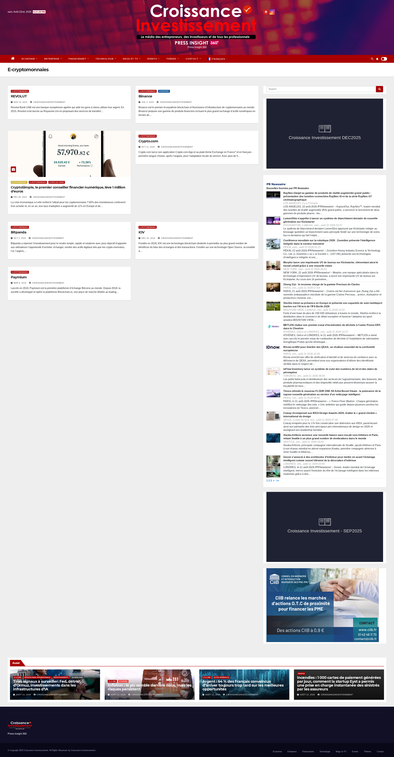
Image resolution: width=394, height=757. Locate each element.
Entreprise (52, 58)
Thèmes (171, 58)
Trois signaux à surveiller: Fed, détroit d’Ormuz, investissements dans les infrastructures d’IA (46, 685)
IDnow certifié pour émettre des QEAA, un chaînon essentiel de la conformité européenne (329, 349)
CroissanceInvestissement (49, 102)
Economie (29, 58)
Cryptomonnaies (19, 182)
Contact (192, 58)
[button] (372, 59)
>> (278, 480)
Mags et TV (131, 58)
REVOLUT (19, 96)
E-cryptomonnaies (20, 91)
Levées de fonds (56, 182)
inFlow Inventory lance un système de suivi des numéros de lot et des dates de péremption (330, 371)
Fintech (301, 673)
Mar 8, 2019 (20, 283)
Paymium (19, 277)
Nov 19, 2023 (20, 102)
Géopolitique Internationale (37, 677)
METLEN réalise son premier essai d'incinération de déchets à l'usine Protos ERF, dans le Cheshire (332, 327)
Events (152, 58)
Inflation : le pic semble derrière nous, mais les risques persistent (149, 687)
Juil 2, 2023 (147, 102)
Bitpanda (18, 232)
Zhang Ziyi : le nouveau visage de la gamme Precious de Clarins (321, 284)
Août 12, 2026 (118, 695)
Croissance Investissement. (83, 750)
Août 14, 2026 (23, 695)
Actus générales (221, 677)
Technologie (104, 58)
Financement (77, 58)
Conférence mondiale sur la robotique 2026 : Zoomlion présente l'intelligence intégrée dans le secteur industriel (329, 242)
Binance (145, 96)
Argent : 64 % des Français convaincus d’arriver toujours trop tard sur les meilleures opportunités (242, 685)
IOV (141, 232)
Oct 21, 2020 (148, 147)
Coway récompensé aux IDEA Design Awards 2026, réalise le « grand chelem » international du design (330, 415)
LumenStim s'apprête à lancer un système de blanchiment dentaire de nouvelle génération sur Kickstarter (330, 220)
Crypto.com (148, 141)
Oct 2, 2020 (20, 238)
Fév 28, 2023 (20, 197)
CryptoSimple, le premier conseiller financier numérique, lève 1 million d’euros (68, 189)
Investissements (61, 677)
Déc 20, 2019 (148, 238)
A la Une (17, 677)
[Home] (13, 59)
